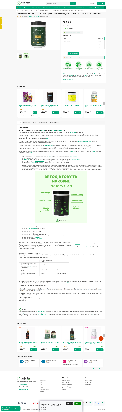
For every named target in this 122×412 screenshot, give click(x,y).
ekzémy (74, 132)
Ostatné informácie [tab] (43, 122)
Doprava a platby (66, 380)
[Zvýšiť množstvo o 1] (67, 53)
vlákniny (95, 73)
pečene (71, 75)
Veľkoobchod (88, 382)
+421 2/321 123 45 (23, 384)
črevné (49, 156)
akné (70, 132)
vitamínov (73, 151)
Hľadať (73, 3)
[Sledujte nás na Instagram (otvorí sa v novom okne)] (22, 403)
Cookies (64, 389)
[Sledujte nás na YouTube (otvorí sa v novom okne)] (25, 403)
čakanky (29, 266)
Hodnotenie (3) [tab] (26, 122)
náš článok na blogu (42, 314)
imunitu (78, 159)
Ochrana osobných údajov (68, 387)
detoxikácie (41, 311)
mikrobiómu (37, 237)
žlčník (77, 134)
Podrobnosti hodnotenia (33, 16)
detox (47, 138)
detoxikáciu (60, 130)
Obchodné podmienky (67, 386)
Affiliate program (88, 380)
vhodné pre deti (68, 282)
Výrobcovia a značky (44, 389)
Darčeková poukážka (44, 387)
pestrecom (74, 73)
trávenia (53, 130)
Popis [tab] (19, 122)
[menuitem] (19, 8)
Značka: (44, 16)
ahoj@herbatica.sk (23, 389)
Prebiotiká (88, 246)
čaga (93, 314)
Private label (88, 386)
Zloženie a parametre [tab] (54, 122)
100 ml (27, 115)
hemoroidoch (39, 238)
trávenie (86, 75)
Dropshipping (88, 384)
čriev (75, 75)
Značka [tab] (34, 122)
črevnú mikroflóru (73, 156)
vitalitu (31, 152)
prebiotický (26, 159)
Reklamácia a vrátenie (67, 384)
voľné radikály (92, 134)
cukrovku (77, 244)
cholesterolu (33, 162)
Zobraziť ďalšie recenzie (98, 368)
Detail (34, 112)
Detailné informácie (67, 79)
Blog (41, 382)
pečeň (74, 134)
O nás (41, 384)
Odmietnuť (69, 403)
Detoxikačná (66, 73)
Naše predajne (43, 380)
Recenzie (42, 391)
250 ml (32, 115)
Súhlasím (77, 403)
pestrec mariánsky (48, 145)
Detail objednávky (66, 382)
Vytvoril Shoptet (101, 409)
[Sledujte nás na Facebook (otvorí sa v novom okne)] (19, 403)
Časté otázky (42, 386)
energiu (23, 313)
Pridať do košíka (74, 53)
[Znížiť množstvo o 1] (67, 54)
